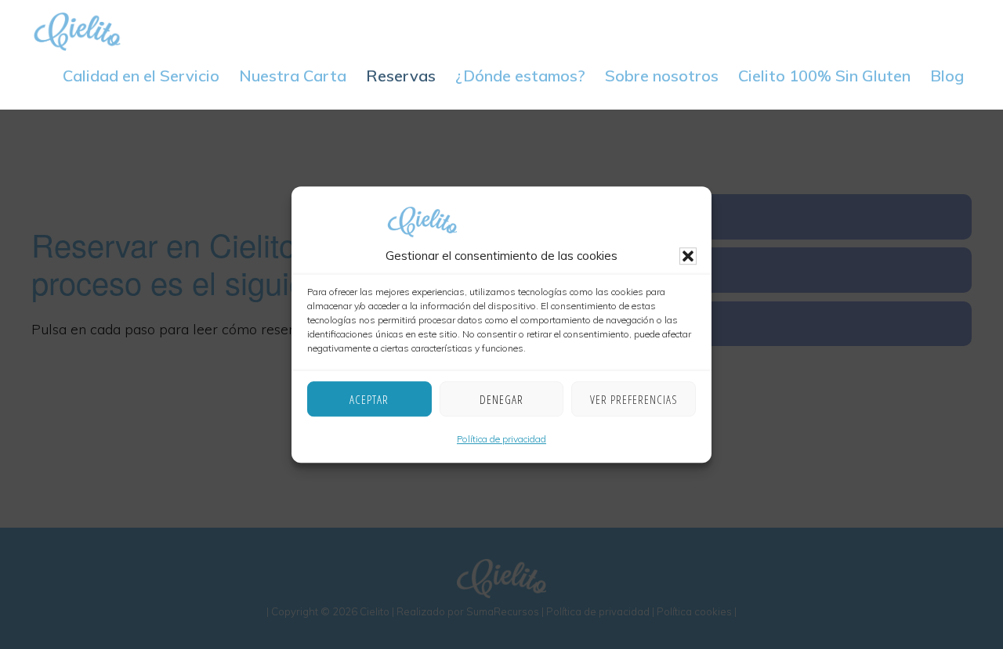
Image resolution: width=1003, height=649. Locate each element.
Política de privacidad (501, 439)
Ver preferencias (634, 399)
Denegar (501, 399)
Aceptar (369, 399)
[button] (688, 257)
